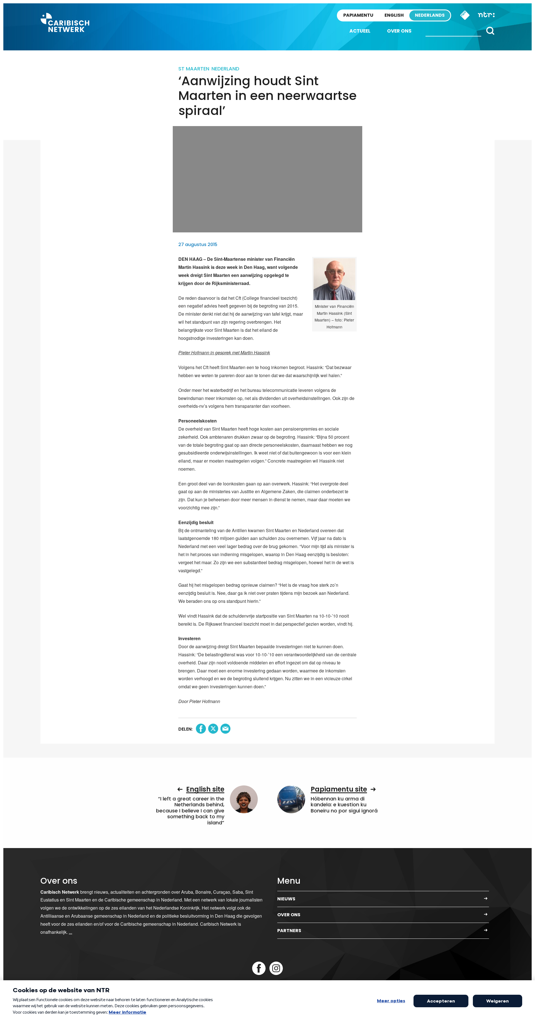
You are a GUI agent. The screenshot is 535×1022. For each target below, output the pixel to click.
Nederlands (430, 15)
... (70, 932)
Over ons (399, 31)
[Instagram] (276, 968)
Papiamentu (358, 15)
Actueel (359, 31)
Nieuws (286, 899)
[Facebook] (259, 968)
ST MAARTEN (193, 68)
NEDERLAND (225, 68)
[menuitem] (360, 31)
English (394, 15)
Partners (289, 930)
